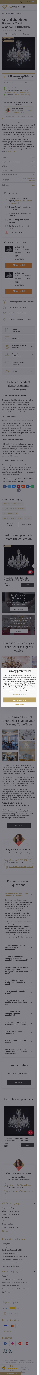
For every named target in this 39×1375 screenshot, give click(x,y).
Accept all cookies (19, 700)
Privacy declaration (19, 694)
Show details (19, 704)
